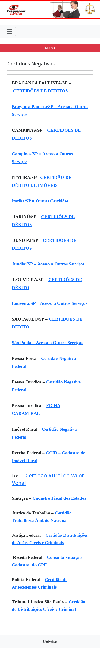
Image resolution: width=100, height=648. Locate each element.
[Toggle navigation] (9, 31)
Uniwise (50, 641)
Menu (50, 47)
